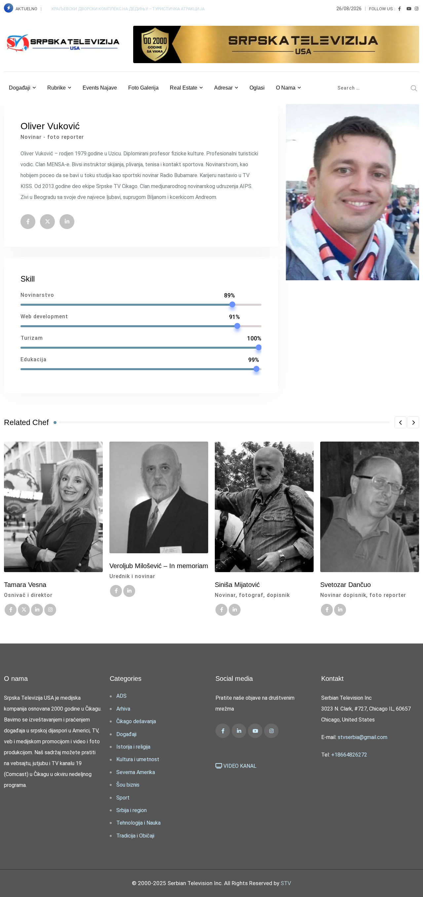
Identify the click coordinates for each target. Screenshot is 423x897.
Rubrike (56, 88)
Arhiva (123, 709)
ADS (121, 696)
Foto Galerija (143, 88)
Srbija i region (131, 810)
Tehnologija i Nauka (138, 823)
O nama (285, 88)
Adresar (223, 88)
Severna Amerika (135, 772)
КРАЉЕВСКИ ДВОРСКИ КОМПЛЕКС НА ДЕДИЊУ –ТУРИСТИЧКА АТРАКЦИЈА (129, 8)
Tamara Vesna (25, 584)
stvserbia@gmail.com (362, 737)
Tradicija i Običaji (135, 836)
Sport (123, 798)
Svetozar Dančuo (345, 584)
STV (286, 883)
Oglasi (257, 88)
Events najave (100, 88)
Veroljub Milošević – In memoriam (158, 565)
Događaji (19, 88)
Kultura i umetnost (137, 759)
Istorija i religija (133, 747)
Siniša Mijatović (237, 584)
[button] (400, 422)
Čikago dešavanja (136, 721)
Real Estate (183, 88)
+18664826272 (349, 755)
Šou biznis (127, 785)
